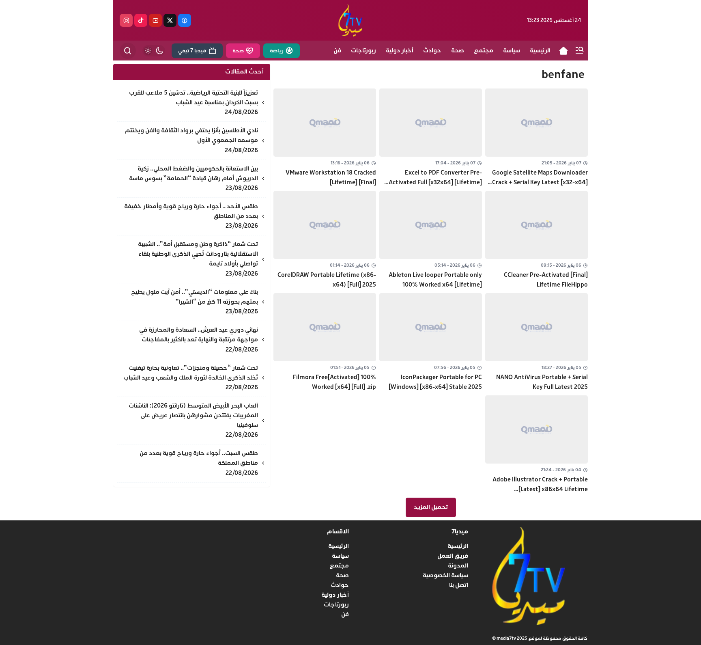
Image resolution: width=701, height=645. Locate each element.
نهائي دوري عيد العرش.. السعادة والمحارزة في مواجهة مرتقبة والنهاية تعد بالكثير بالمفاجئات (198, 335)
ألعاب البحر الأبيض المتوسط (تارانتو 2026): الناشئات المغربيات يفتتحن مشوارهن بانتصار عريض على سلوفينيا (193, 415)
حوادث (340, 585)
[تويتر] (169, 20)
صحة (342, 575)
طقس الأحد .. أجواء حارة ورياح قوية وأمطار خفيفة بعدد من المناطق (191, 211)
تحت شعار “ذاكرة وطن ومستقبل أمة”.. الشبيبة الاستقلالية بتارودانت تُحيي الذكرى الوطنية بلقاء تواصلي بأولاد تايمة (198, 254)
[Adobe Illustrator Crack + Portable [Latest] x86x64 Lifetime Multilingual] (536, 444)
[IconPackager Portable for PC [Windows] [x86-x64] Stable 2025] (430, 342)
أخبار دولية (335, 595)
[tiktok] (140, 20)
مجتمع (339, 565)
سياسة (340, 556)
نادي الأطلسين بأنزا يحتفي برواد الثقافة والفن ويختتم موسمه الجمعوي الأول (191, 135)
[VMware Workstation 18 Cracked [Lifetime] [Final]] (324, 138)
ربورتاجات (336, 604)
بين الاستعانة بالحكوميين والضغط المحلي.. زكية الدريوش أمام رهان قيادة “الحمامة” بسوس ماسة (193, 173)
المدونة (458, 565)
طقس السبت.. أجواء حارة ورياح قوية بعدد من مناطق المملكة (199, 458)
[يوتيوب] (155, 20)
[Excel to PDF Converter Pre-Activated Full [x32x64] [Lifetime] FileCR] (430, 138)
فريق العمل (452, 556)
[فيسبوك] (184, 20)
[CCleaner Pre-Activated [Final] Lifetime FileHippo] (536, 240)
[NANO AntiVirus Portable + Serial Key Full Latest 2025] (536, 342)
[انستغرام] (126, 20)
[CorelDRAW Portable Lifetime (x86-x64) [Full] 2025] (324, 240)
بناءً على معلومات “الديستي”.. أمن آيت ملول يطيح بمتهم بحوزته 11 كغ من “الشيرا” (194, 297)
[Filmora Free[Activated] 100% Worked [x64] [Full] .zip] (324, 342)
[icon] (563, 50)
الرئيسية (457, 546)
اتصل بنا (458, 585)
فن (345, 614)
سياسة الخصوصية (445, 575)
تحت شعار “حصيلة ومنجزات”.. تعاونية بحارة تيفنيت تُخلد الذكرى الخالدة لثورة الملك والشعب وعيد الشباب (190, 373)
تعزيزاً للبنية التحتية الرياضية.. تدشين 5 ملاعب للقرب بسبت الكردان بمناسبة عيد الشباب (193, 97)
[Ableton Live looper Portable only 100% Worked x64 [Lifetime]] (430, 240)
